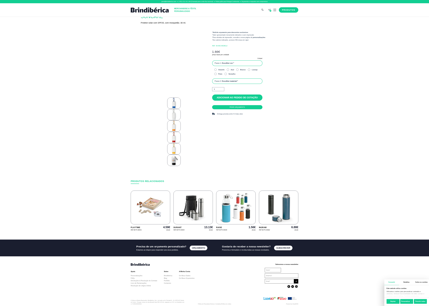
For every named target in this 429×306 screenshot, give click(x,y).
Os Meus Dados (184, 275)
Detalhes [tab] (406, 282)
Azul (232, 70)
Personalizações (136, 275)
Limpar (260, 58)
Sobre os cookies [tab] (421, 282)
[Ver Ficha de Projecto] (280, 299)
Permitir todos (420, 301)
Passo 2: (226, 81)
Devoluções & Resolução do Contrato (144, 281)
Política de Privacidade (204, 304)
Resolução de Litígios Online (141, 286)
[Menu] (274, 10)
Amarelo (221, 70)
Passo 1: (224, 63)
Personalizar (405, 301)
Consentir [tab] (391, 282)
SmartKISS (295, 304)
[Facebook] (288, 286)
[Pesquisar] (262, 10)
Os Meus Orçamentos (187, 278)
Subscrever (283, 248)
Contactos (167, 283)
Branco (243, 70)
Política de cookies (226, 304)
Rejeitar (393, 301)
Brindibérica (168, 275)
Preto (220, 74)
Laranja (255, 70)
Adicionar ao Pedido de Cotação (237, 97)
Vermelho (232, 74)
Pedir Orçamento (237, 107)
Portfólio (167, 281)
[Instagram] (296, 286)
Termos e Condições (215, 304)
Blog (165, 278)
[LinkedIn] (292, 286)
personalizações (259, 37)
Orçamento (198, 248)
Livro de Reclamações (138, 283)
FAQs (133, 278)
